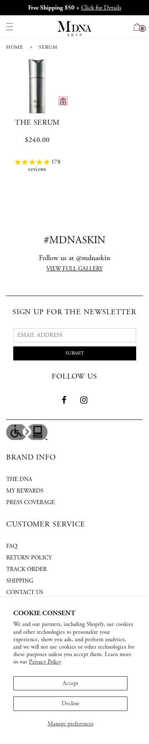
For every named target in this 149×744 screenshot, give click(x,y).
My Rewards (24, 491)
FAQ (11, 546)
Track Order (26, 569)
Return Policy (29, 558)
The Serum (37, 122)
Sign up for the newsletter (74, 312)
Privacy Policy (45, 662)
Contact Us (24, 592)
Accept (70, 683)
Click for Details (101, 8)
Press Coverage (30, 502)
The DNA (19, 479)
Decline (70, 703)
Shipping (19, 581)
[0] (137, 28)
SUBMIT (74, 353)
